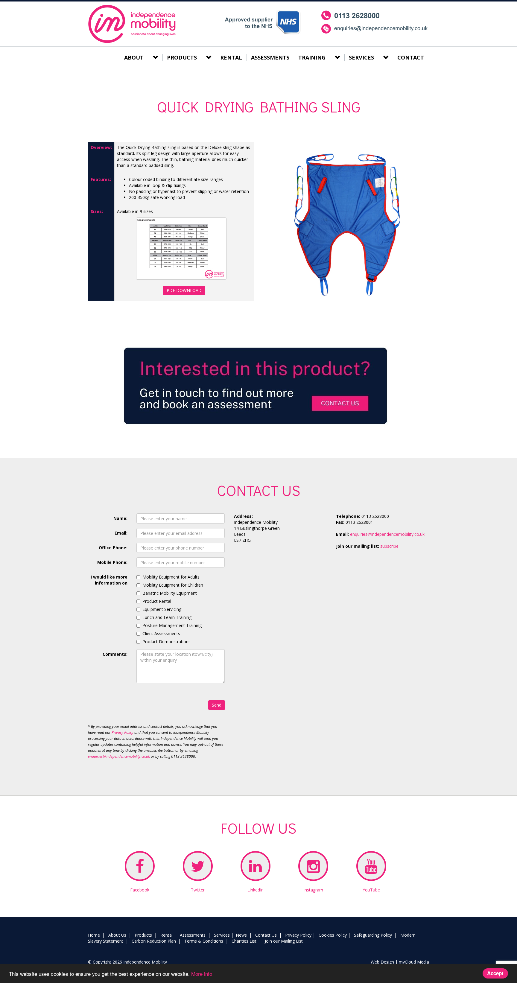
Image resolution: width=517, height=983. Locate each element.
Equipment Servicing (161, 609)
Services (222, 935)
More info (201, 973)
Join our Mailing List (284, 941)
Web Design (382, 962)
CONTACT (410, 57)
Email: (121, 533)
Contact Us (266, 935)
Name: (120, 518)
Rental (166, 935)
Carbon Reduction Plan (154, 941)
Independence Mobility (132, 23)
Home (94, 935)
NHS (262, 22)
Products (143, 935)
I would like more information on (109, 580)
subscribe (389, 546)
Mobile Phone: (112, 562)
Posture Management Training (172, 625)
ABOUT (134, 57)
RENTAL (231, 57)
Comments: (115, 654)
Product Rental (156, 601)
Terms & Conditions (203, 941)
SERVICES (361, 57)
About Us (117, 935)
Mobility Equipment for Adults (171, 577)
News (241, 935)
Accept (495, 973)
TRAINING (312, 57)
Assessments (193, 935)
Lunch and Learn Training (166, 617)
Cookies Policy (333, 935)
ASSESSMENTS (270, 57)
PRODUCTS (182, 57)
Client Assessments (161, 633)
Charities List (244, 941)
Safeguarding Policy (373, 935)
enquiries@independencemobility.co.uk (119, 756)
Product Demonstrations (166, 641)
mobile (374, 22)
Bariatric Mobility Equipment (169, 593)
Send (216, 705)
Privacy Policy (122, 732)
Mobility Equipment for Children (172, 585)
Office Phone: (113, 547)
